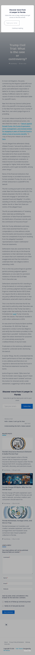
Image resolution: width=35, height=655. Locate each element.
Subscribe (25, 23)
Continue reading (17, 28)
